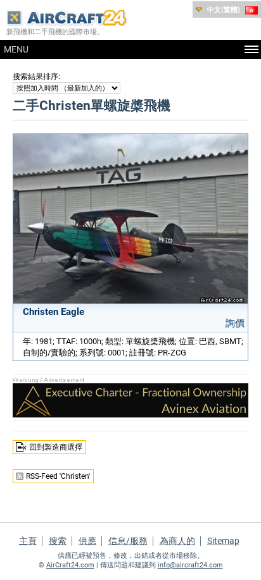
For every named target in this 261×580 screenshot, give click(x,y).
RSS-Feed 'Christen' (58, 476)
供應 (87, 541)
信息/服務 (128, 541)
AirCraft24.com (70, 565)
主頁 (28, 541)
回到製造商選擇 (55, 447)
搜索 (58, 541)
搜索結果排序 (35, 76)
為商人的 (177, 541)
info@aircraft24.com (190, 565)
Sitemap (223, 541)
